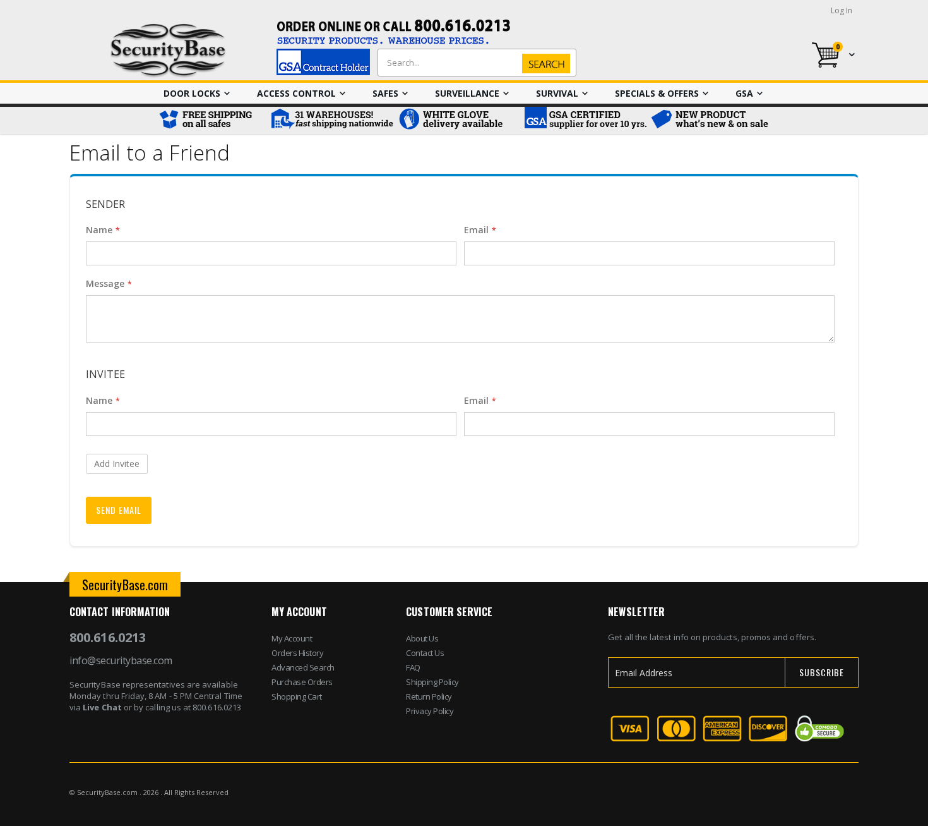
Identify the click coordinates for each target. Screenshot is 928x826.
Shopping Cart (296, 696)
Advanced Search (303, 667)
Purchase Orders (302, 682)
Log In (841, 10)
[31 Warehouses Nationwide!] (331, 120)
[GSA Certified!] (584, 120)
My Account (291, 638)
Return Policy (429, 696)
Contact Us (425, 653)
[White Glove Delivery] (458, 120)
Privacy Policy (429, 711)
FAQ (413, 667)
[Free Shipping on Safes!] (211, 120)
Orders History (297, 653)
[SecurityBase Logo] (168, 50)
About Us (422, 638)
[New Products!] (710, 120)
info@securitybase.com (120, 660)
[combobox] (474, 62)
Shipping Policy (432, 682)
